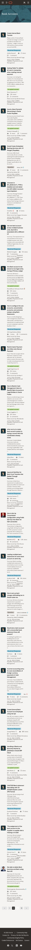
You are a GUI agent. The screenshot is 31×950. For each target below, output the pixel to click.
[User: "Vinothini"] (3, 184)
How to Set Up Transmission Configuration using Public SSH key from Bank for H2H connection (15, 517)
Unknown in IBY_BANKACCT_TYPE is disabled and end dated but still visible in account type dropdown (15, 187)
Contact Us (5, 935)
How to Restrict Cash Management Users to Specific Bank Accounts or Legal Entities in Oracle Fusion (15, 390)
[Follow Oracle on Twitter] (12, 945)
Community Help (22, 932)
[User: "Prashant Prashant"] (3, 787)
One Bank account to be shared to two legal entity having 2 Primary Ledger (15, 269)
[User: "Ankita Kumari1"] (3, 35)
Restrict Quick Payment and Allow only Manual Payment (14, 349)
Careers (26, 940)
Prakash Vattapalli (12, 131)
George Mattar (11, 731)
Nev (25, 694)
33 (21, 908)
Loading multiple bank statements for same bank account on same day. (15, 556)
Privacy (13, 935)
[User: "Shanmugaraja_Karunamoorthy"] (3, 868)
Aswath (19, 658)
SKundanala (20, 419)
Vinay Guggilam (11, 412)
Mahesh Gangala (12, 252)
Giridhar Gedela (21, 135)
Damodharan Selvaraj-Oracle (15, 289)
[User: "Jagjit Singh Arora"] (3, 348)
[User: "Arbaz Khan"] (3, 431)
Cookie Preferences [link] (8, 940)
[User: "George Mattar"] (3, 711)
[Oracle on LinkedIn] (17, 945)
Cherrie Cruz (10, 852)
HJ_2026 (19, 895)
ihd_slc (19, 461)
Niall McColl (10, 539)
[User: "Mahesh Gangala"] (3, 227)
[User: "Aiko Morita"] (3, 748)
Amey (18, 336)
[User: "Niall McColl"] (3, 515)
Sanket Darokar (21, 816)
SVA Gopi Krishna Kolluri (14, 332)
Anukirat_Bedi (11, 578)
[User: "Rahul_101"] (3, 147)
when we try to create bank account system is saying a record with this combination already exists (15, 433)
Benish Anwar (21, 98)
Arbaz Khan (10, 457)
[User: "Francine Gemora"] (3, 473)
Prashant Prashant (12, 811)
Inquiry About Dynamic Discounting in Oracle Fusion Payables (14, 111)
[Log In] (28, 2)
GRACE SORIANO (22, 612)
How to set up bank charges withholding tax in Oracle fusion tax (15, 595)
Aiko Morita (10, 770)
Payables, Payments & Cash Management (15, 62)
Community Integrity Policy (15, 938)
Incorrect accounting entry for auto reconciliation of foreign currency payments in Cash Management (15, 673)
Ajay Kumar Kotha (22, 775)
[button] (7, 2)
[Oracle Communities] (24, 3)
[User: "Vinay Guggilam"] (3, 387)
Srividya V (19, 375)
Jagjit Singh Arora (12, 369)
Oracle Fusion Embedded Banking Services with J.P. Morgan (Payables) (15, 148)
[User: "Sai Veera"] (3, 629)
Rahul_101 (19, 167)
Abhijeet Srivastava (22, 736)
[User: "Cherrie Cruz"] (3, 828)
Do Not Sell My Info (23, 935)
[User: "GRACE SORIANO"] (3, 595)
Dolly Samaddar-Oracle (21, 856)
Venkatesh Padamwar (20, 256)
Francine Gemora (12, 496)
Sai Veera (9, 654)
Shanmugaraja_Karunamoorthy (16, 889)
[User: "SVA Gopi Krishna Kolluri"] (3, 307)
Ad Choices (19, 940)
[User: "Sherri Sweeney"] (3, 69)
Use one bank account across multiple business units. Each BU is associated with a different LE (15, 230)
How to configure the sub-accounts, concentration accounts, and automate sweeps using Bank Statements (15, 310)
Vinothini (9, 211)
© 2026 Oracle (8, 932)
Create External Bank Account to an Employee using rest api (15, 712)
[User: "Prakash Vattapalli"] (3, 111)
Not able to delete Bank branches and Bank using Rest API (15, 869)
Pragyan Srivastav (22, 215)
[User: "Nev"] (3, 670)
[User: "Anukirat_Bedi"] (3, 556)
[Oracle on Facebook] (8, 945)
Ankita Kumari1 (11, 53)
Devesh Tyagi (20, 57)
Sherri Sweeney (11, 92)
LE (17, 295)
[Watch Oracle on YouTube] (21, 945)
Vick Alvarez (20, 544)
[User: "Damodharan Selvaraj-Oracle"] (3, 268)
